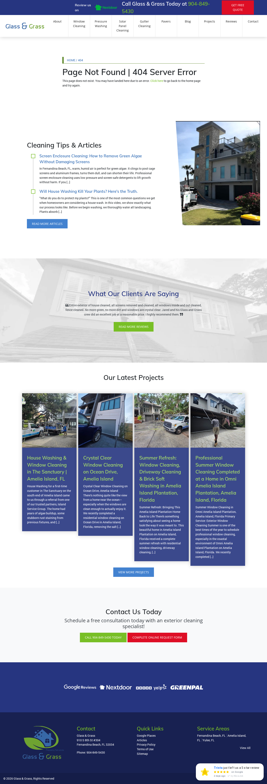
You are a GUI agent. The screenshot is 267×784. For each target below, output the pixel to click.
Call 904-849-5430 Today (103, 637)
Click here (156, 81)
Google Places (146, 736)
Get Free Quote (237, 7)
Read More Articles (47, 224)
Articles (142, 740)
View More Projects (133, 572)
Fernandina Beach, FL (211, 736)
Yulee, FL (208, 740)
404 (80, 60)
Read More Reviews (134, 327)
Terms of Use (145, 749)
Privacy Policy (146, 744)
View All (245, 748)
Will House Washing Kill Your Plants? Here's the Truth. (88, 191)
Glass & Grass (23, 778)
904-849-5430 (96, 752)
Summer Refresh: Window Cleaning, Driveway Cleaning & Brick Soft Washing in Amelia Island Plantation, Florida (160, 479)
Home (71, 60)
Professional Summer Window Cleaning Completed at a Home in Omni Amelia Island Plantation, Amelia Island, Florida (217, 479)
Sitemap (142, 754)
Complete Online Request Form (157, 637)
